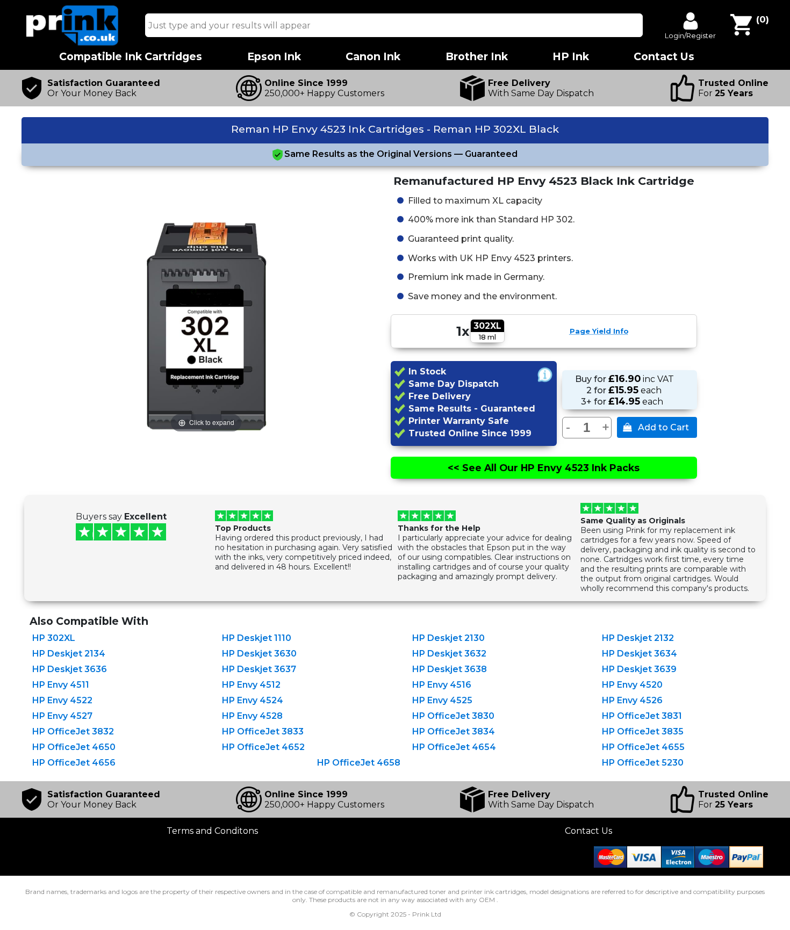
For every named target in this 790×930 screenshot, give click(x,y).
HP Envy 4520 (632, 685)
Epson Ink (274, 57)
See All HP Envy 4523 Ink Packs (544, 467)
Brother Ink (477, 57)
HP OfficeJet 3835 (643, 731)
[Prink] (72, 43)
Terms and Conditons (212, 831)
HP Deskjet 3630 (259, 653)
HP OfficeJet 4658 (358, 763)
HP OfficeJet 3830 (453, 716)
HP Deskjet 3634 (639, 653)
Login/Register (690, 35)
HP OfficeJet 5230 (643, 763)
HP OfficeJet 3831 (642, 716)
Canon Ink (373, 57)
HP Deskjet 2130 (448, 638)
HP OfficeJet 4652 (263, 747)
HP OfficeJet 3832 (73, 731)
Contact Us (588, 831)
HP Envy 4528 (252, 716)
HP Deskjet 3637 (259, 669)
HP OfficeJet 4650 (74, 747)
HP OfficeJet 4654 (454, 747)
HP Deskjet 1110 (256, 638)
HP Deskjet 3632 (449, 653)
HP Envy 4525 (442, 700)
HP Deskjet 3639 (639, 669)
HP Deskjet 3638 (449, 669)
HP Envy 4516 (441, 685)
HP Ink (570, 57)
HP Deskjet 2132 (638, 638)
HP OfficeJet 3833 (263, 731)
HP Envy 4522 (62, 700)
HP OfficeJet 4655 (643, 747)
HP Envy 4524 (252, 700)
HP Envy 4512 (251, 685)
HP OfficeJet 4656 (74, 763)
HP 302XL (53, 638)
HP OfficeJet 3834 (453, 731)
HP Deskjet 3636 (69, 669)
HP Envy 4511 (60, 685)
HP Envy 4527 (62, 716)
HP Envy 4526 (632, 700)
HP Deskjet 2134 (68, 653)
